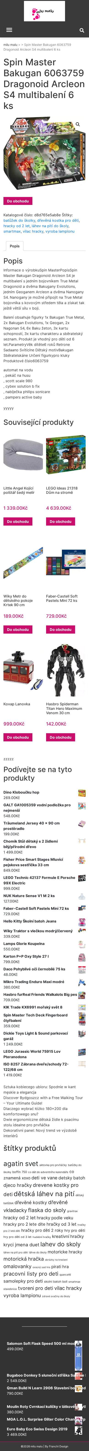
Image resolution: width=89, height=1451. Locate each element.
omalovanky (17, 1266)
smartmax (12, 231)
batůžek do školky (19, 220)
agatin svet (20, 1164)
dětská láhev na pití (44, 1194)
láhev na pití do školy (50, 226)
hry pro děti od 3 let (17, 1237)
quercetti (65, 1274)
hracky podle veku (55, 1217)
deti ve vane (44, 1177)
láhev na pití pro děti (15, 1252)
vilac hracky (33, 231)
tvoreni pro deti (35, 1288)
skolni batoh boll (55, 1281)
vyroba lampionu (59, 231)
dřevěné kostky (31, 1202)
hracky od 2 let (16, 226)
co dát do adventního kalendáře (48, 1172)
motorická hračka (23, 1259)
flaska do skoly (47, 1210)
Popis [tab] (15, 246)
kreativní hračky (68, 1236)
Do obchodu (18, 201)
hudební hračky (42, 1237)
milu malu (10, 45)
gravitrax (72, 1211)
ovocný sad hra (41, 1267)
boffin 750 (19, 1172)
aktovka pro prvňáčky (53, 1165)
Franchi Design (58, 1446)
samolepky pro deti (23, 1281)
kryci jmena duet (21, 1244)
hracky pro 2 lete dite (24, 1224)
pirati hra (60, 1266)
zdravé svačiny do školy (56, 1296)
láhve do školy (38, 1252)
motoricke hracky (65, 1251)
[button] (78, 124)
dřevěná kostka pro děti (58, 220)
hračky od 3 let (61, 1224)
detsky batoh (71, 1177)
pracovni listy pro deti (30, 1273)
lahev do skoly (60, 1244)
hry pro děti (74, 1230)
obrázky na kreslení (56, 1259)
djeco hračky (17, 1185)
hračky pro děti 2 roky (42, 1230)
